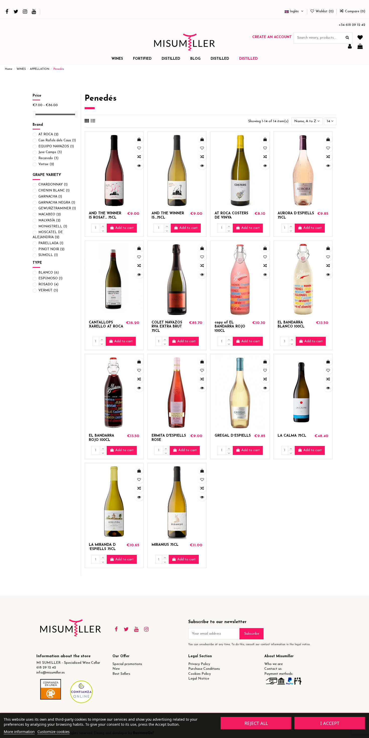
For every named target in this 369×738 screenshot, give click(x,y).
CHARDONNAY (53, 184)
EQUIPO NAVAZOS (56, 146)
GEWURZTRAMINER (57, 208)
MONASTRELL (52, 226)
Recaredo (48, 158)
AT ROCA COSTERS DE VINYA (231, 216)
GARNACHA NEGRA (56, 202)
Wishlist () (325, 11)
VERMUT (48, 290)
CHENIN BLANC (54, 190)
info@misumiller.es (50, 673)
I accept (329, 723)
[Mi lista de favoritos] (360, 38)
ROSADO (48, 284)
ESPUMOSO (50, 278)
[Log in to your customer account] (349, 47)
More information (19, 731)
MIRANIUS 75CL (165, 545)
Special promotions (127, 664)
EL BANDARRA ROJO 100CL (101, 438)
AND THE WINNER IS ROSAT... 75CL (105, 216)
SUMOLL (48, 255)
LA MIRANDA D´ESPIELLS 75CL (102, 547)
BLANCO (48, 272)
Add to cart (124, 228)
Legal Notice (198, 679)
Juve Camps (50, 152)
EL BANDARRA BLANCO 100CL (291, 325)
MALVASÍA (49, 220)
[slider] (34, 114)
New (116, 669)
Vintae (46, 164)
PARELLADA (50, 243)
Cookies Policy (199, 674)
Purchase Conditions (204, 669)
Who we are (273, 664)
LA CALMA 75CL (292, 436)
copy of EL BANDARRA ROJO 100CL (230, 327)
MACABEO (49, 214)
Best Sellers (121, 674)
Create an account (272, 37)
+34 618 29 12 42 (352, 25)
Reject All (256, 723)
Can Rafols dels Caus (57, 140)
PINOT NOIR (51, 249)
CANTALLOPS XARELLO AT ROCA (106, 325)
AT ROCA (48, 134)
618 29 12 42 (46, 667)
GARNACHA (50, 196)
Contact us (273, 669)
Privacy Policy (199, 664)
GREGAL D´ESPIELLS (233, 436)
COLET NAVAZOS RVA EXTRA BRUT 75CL (167, 327)
